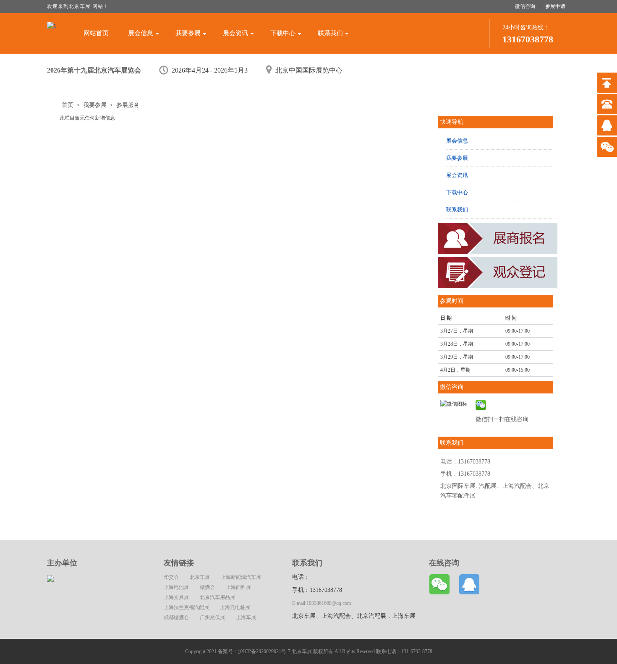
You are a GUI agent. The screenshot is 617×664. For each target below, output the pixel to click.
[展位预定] (499, 252)
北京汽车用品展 (217, 597)
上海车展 (246, 617)
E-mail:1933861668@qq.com (321, 603)
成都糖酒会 (176, 617)
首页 (67, 105)
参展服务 (128, 105)
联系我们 (330, 33)
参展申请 (555, 6)
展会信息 (140, 33)
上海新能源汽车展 (241, 577)
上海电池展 (176, 587)
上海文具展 (176, 597)
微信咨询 (525, 6)
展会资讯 (235, 33)
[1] (51, 32)
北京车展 (200, 577)
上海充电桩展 (235, 607)
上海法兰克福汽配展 (186, 607)
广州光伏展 (212, 617)
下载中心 (282, 33)
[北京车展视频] (499, 286)
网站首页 (96, 33)
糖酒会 (207, 587)
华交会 (171, 577)
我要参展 (188, 33)
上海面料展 (238, 587)
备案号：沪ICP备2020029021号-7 (254, 651)
